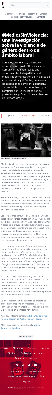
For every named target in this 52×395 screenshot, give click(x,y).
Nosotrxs (32, 13)
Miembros (10, 13)
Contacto (40, 16)
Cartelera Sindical (28, 115)
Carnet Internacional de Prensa (21, 376)
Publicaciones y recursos (21, 16)
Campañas (26, 381)
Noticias (21, 13)
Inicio (5, 348)
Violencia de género (26, 336)
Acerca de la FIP (17, 371)
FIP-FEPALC (46, 115)
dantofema (18, 388)
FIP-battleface (35, 371)
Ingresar (33, 358)
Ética (42, 376)
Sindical (43, 13)
